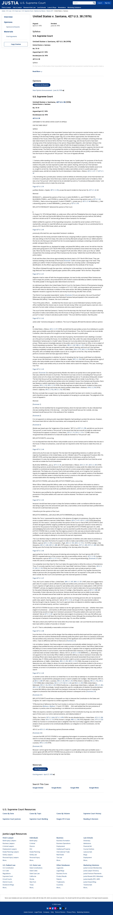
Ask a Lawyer (17, 7)
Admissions (87, 843)
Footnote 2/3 (91, 691)
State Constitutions (36, 868)
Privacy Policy (71, 912)
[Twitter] (63, 908)
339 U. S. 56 (43, 685)
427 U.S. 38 (60, 102)
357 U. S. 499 (92, 545)
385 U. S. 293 (64, 661)
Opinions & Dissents (42, 85)
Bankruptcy (33, 841)
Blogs (85, 855)
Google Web (74, 788)
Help (52, 912)
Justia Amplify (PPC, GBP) (91, 879)
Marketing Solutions (74, 7)
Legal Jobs (59, 868)
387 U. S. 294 (54, 190)
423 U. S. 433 (93, 465)
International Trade (63, 852)
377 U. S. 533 (99, 720)
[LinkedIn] (48, 908)
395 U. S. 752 (49, 390)
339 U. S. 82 (52, 685)
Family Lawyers (8, 855)
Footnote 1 (68, 261)
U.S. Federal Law (9, 865)
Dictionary (86, 841)
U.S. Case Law (16, 11)
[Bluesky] (60, 908)
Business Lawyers (8, 843)
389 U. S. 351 (80, 345)
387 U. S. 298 (82, 428)
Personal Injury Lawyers (11, 857)
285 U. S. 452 (99, 685)
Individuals (34, 838)
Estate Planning (35, 852)
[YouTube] (50, 908)
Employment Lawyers (10, 849)
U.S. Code (6, 871)
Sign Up (107, 3)
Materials (8, 31)
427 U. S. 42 (92, 190)
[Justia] (10, 2)
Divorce (32, 846)
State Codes (33, 871)
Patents (59, 879)
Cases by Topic (35, 813)
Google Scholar (38, 788)
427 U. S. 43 (97, 199)
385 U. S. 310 (73, 661)
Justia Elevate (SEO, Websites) (93, 876)
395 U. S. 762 (58, 390)
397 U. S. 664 (50, 717)
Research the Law (29, 7)
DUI (31, 849)
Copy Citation (16, 44)
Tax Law (59, 857)
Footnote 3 (43, 373)
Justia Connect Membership (92, 868)
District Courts (7, 882)
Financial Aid (87, 846)
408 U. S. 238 (75, 720)
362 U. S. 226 (67, 683)
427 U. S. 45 (75, 203)
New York (33, 882)
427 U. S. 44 (86, 201)
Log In (100, 3)
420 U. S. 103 (70, 543)
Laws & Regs (51, 7)
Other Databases (63, 865)
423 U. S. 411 (91, 171)
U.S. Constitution (8, 868)
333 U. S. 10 (71, 432)
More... (5, 860)
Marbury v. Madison (49, 706)
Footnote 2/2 (71, 641)
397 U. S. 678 (59, 717)
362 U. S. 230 (79, 683)
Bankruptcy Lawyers (9, 841)
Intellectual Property (63, 849)
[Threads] (58, 908)
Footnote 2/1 (93, 558)
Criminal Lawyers (8, 846)
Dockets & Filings (8, 885)
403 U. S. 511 (53, 558)
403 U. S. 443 (44, 545)
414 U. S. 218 (91, 387)
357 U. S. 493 (83, 545)
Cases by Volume (63, 813)
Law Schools (41, 7)
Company (46, 912)
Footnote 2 (69, 295)
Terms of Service (60, 912)
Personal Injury (35, 857)
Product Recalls (61, 876)
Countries (59, 885)
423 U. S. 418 (48, 543)
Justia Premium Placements (92, 873)
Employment (60, 846)
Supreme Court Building (39, 819)
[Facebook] (53, 908)
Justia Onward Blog (89, 882)
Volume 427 (50, 11)
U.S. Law (8, 11)
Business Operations (63, 843)
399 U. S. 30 (43, 385)
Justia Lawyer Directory (91, 871)
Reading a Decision (90, 819)
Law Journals (87, 852)
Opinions (8, 22)
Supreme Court (8, 876)
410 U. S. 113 (50, 720)
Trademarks (60, 882)
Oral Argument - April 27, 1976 (43, 774)
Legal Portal (38, 912)
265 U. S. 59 (85, 349)
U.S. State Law (35, 865)
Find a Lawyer (6, 7)
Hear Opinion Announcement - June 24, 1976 (47, 90)
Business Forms (61, 873)
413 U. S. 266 (99, 717)
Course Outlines (88, 849)
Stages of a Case (63, 819)
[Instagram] (55, 908)
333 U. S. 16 (79, 432)
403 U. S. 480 (53, 545)
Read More (36, 71)
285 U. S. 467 (37, 687)
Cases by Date (8, 813)
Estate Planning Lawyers (11, 852)
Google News (94, 788)
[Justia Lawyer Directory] (65, 908)
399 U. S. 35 (51, 385)
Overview (8, 17)
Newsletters (62, 7)
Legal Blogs (60, 871)
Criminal (32, 843)
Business (59, 838)
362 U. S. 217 (58, 683)
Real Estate (60, 855)
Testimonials (87, 885)
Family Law (33, 855)
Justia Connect (28, 912)
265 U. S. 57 (77, 349)
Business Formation (63, 841)
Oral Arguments (40, 769)
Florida (32, 879)
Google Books (56, 788)
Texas (32, 885)
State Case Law (35, 873)
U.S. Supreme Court (27, 11)
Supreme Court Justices (12, 819)
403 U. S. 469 (38, 681)
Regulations (7, 873)
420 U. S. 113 (79, 543)
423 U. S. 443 (44, 729)
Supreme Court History (92, 813)
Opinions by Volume (39, 11)
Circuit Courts (7, 879)
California (33, 876)
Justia (3, 11)
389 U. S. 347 (71, 345)
